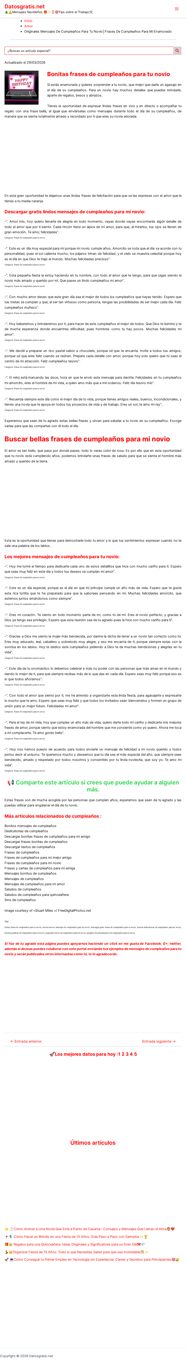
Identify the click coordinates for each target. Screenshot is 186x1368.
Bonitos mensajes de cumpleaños (30, 826)
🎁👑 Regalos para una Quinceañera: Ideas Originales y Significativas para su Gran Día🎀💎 (75, 1244)
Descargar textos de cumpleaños (30, 847)
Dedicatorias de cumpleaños (26, 831)
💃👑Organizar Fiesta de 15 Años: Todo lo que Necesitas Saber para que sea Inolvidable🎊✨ (76, 1252)
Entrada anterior (26, 1041)
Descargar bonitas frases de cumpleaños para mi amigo (47, 836)
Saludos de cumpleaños (23, 889)
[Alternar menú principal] (176, 9)
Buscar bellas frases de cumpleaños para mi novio (87, 439)
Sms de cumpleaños (20, 900)
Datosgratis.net (25, 6)
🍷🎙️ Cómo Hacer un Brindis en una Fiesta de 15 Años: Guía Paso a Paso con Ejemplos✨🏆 (76, 1237)
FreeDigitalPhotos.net (74, 911)
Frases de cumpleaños (22, 852)
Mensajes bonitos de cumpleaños (30, 873)
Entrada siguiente (159, 1041)
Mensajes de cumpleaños (24, 879)
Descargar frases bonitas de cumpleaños (36, 842)
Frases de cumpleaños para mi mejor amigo (38, 858)
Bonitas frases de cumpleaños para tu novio (108, 74)
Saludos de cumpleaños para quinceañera (37, 895)
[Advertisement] (93, 156)
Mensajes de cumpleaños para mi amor (35, 884)
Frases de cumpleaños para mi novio (33, 863)
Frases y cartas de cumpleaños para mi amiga (40, 868)
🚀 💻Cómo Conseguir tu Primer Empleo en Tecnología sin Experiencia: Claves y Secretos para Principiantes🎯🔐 (92, 1259)
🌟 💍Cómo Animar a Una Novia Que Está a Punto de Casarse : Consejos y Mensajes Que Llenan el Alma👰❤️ (90, 1229)
